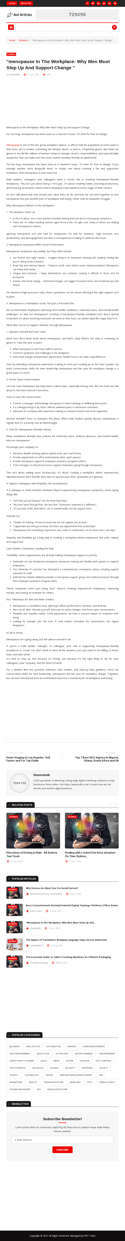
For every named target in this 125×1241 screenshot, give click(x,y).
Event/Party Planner (22, 1060)
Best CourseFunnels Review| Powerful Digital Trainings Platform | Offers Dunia (72, 905)
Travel (49, 1075)
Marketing (16, 1082)
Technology (31, 1075)
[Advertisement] (62, 102)
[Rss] (109, 3)
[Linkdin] (104, 3)
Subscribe (62, 1149)
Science (54, 1067)
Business (23, 40)
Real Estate (33, 1046)
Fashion (84, 1060)
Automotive (53, 1046)
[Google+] (98, 3)
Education (43, 1053)
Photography (18, 1067)
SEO (101, 1075)
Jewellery (75, 1082)
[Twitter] (93, 3)
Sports (14, 1075)
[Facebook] (87, 3)
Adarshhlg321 (36, 945)
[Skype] (115, 3)
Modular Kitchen (57, 1089)
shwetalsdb (14, 74)
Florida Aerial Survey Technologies (46, 893)
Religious (37, 1067)
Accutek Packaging (39, 962)
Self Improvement (20, 1053)
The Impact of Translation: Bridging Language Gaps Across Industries (66, 940)
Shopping (87, 1067)
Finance (71, 1046)
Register (26, 3)
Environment (107, 1053)
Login (12, 3)
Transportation (53, 1082)
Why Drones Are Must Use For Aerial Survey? (52, 888)
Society (103, 1067)
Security (70, 1067)
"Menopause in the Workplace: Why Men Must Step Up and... (61, 922)
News (57, 1060)
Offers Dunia (36, 911)
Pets (89, 1082)
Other (69, 1060)
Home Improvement (94, 1046)
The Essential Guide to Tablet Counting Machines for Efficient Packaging (68, 957)
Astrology (62, 1053)
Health (33, 1082)
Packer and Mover (20, 1089)
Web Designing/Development (76, 1075)
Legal (44, 1060)
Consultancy (107, 1082)
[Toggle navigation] (11, 27)
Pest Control (103, 1060)
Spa (39, 1089)
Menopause (13, 144)
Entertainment (84, 1053)
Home (12, 40)
